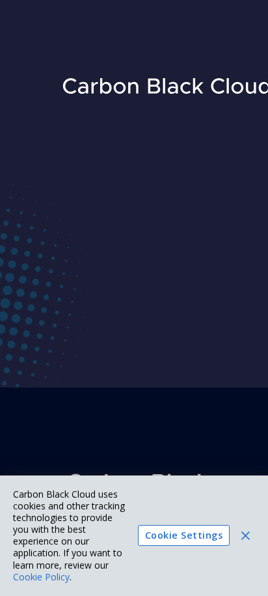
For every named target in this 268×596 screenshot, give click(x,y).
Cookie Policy (41, 577)
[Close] (245, 535)
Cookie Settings (183, 535)
